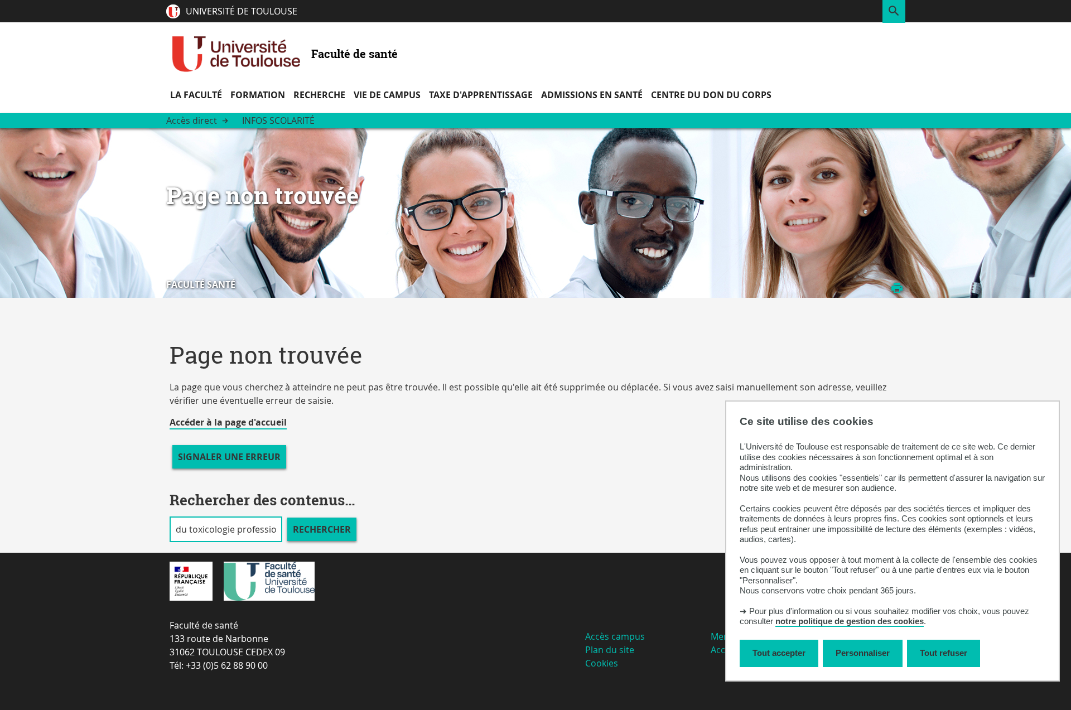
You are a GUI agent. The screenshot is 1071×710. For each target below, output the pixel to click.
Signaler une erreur (229, 457)
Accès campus (615, 636)
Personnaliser (863, 653)
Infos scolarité (278, 120)
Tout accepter (778, 653)
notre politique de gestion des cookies (849, 621)
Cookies (601, 663)
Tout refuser (943, 653)
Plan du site (609, 650)
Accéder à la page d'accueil (228, 422)
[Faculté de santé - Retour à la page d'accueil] (236, 53)
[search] (226, 529)
